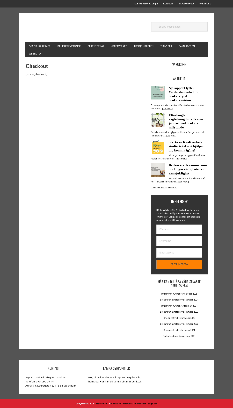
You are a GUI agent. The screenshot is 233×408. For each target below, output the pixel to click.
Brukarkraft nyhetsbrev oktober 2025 (179, 293)
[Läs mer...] (167, 108)
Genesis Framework (122, 403)
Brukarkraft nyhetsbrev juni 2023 (179, 318)
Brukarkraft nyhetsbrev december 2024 (179, 299)
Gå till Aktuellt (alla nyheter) (164, 187)
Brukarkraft (56, 29)
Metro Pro (101, 403)
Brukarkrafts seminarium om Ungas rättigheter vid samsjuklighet (188, 169)
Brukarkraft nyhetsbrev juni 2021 (179, 330)
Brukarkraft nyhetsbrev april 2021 (179, 336)
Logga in (152, 403)
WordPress (140, 403)
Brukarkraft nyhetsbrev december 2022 (179, 323)
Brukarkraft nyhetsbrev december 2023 (179, 311)
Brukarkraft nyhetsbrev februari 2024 (179, 305)
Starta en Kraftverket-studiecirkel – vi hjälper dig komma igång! (186, 146)
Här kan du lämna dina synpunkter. (121, 381)
